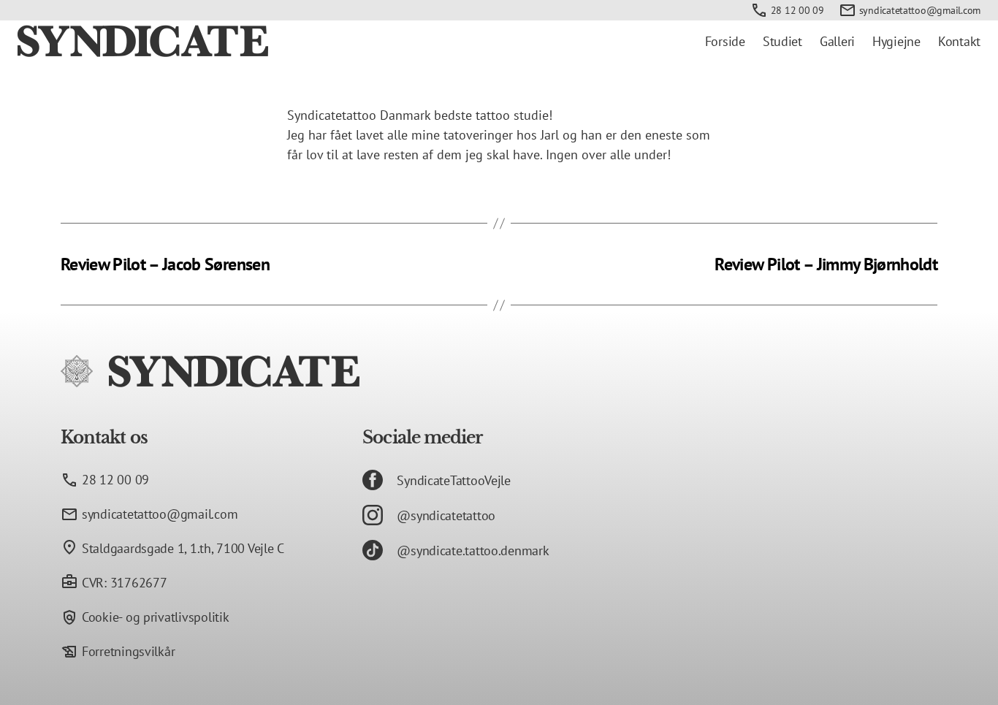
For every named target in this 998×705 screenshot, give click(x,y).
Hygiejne (896, 41)
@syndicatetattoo (446, 515)
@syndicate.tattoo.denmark (473, 550)
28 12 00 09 (797, 10)
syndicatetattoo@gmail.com (919, 10)
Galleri (837, 41)
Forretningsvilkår (128, 651)
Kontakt (959, 41)
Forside (725, 41)
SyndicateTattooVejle (454, 480)
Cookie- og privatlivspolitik (155, 617)
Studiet (782, 41)
